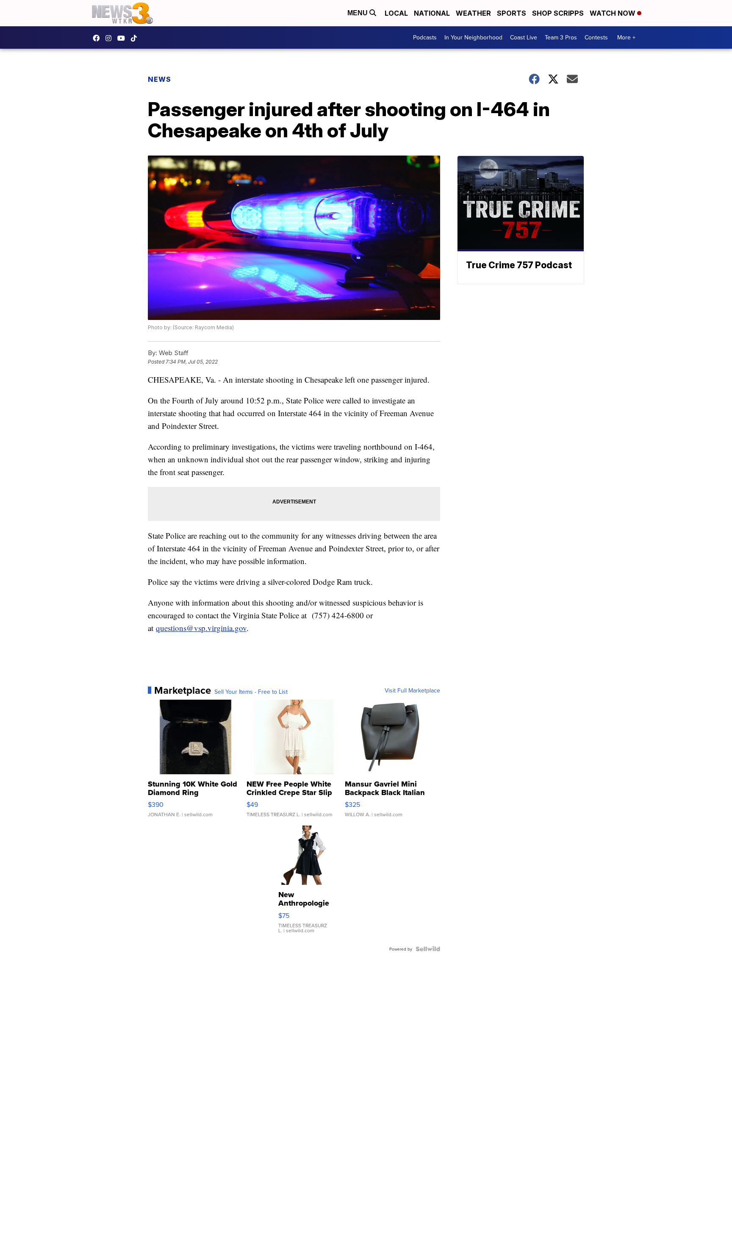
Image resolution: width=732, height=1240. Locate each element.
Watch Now (613, 13)
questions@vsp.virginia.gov (201, 628)
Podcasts (425, 37)
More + (626, 37)
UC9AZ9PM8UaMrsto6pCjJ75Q (123, 38)
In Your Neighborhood (473, 37)
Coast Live (523, 37)
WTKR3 (98, 38)
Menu (358, 13)
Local (396, 13)
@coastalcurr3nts (136, 38)
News (159, 79)
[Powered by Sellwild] (428, 949)
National (432, 13)
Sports (511, 13)
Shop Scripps (558, 13)
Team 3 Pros (561, 37)
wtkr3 (110, 38)
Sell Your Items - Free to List (251, 692)
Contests (596, 37)
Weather (473, 13)
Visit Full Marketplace (412, 690)
